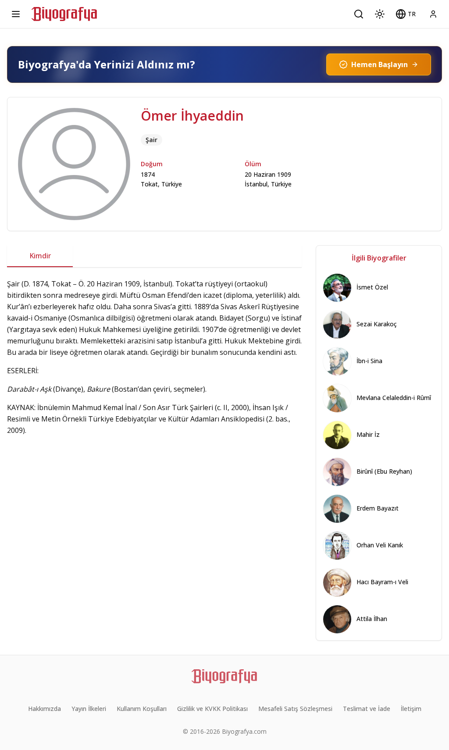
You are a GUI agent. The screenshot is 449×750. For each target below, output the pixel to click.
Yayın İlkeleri (88, 708)
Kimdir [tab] (40, 256)
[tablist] (154, 256)
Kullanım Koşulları (142, 708)
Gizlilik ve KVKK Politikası (212, 708)
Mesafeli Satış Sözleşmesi (295, 708)
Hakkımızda (44, 708)
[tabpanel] (154, 357)
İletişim (411, 708)
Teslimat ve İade (366, 708)
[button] (405, 14)
